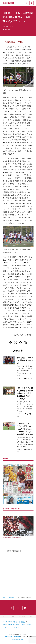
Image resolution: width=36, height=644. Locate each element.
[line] (10, 343)
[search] (27, 3)
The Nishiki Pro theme (12, 636)
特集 (13, 616)
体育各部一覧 (23, 616)
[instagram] (18, 608)
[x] (15, 343)
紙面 (31, 616)
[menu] (31, 3)
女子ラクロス (9, 29)
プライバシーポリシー (16, 625)
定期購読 (22, 622)
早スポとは (13, 622)
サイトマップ (15, 627)
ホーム (5, 622)
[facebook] (20, 343)
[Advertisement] (18, 574)
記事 (5, 616)
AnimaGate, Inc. (18, 639)
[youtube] (24, 608)
